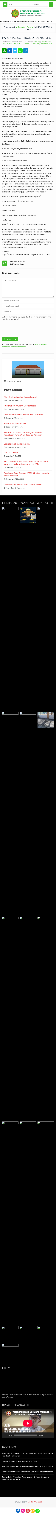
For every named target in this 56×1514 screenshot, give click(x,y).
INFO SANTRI (18, 44)
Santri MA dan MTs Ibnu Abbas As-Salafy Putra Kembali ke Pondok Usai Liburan (27, 1454)
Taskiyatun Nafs (46, 44)
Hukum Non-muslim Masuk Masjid (20, 405)
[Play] (5, 1435)
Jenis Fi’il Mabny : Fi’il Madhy (17, 444)
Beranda (21, 27)
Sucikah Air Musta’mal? (15, 423)
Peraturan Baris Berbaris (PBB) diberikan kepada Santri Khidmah (26, 474)
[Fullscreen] (50, 1435)
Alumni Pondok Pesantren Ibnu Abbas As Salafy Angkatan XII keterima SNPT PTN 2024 (26, 463)
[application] (28, 1423)
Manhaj (26, 44)
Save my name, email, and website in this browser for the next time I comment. (26, 318)
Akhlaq (30, 27)
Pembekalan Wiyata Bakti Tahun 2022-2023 (24, 484)
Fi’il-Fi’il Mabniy (11, 452)
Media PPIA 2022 (35, 1502)
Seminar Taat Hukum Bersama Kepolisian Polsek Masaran (27, 1471)
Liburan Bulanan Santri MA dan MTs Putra (19, 1461)
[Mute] (46, 1435)
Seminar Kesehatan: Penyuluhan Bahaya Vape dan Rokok (27, 1466)
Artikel (43, 42)
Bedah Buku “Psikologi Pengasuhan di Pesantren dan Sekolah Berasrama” (25, 1478)
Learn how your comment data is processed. (24, 345)
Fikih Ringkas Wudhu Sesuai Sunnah (20, 397)
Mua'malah (35, 44)
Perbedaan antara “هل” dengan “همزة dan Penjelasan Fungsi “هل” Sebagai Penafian (23, 433)
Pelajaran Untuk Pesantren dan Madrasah (23, 414)
